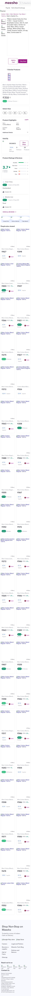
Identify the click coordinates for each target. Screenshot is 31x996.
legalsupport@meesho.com (8, 990)
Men (7, 14)
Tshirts (3, 16)
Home (3, 14)
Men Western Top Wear (17, 14)
